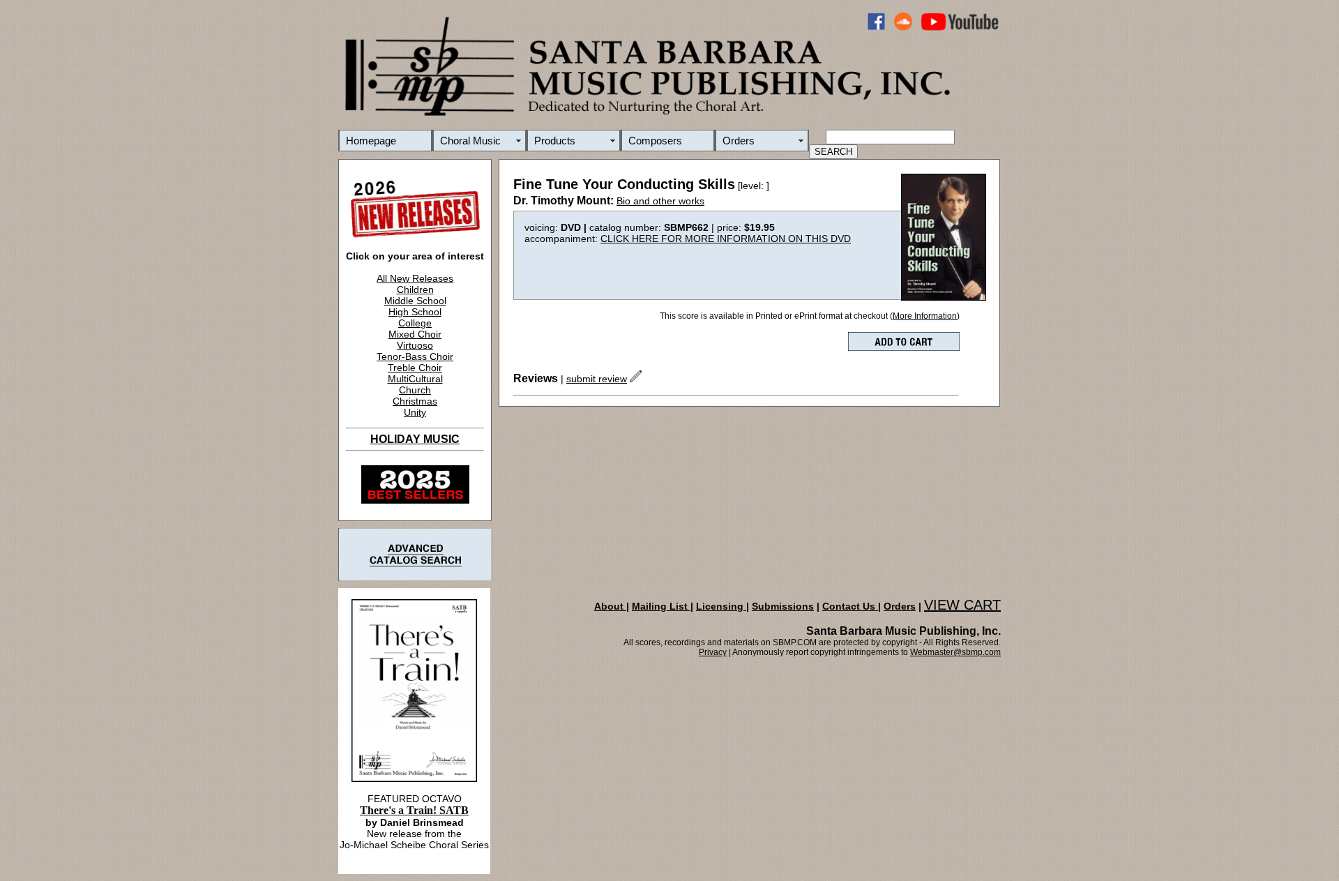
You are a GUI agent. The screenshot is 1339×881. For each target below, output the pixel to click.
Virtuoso (415, 345)
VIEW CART (962, 604)
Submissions (783, 606)
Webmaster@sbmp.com (955, 652)
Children (415, 289)
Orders (739, 140)
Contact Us (850, 606)
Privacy (713, 652)
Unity (415, 412)
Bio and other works (660, 200)
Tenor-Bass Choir (415, 356)
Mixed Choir (414, 334)
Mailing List (661, 606)
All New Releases (415, 278)
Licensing (721, 606)
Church (415, 390)
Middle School (415, 300)
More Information (925, 316)
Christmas (415, 401)
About (610, 606)
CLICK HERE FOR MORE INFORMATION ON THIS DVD (725, 238)
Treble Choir (415, 367)
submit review (596, 378)
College (415, 323)
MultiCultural (415, 378)
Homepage (371, 140)
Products (554, 140)
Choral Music (470, 140)
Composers (655, 140)
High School (414, 311)
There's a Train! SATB (414, 810)
